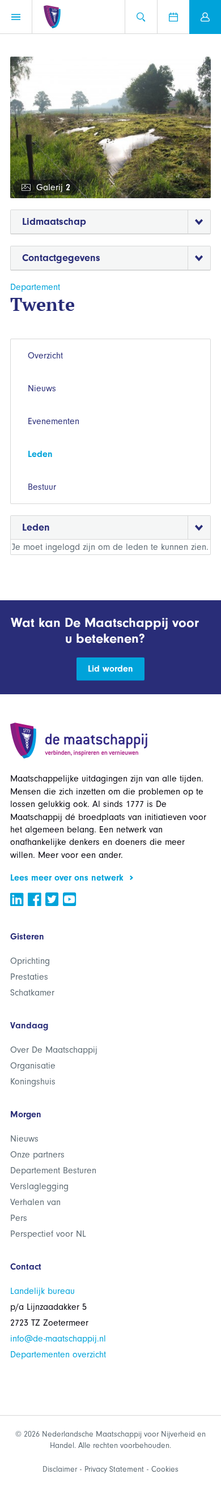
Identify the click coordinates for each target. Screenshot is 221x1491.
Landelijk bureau (42, 1291)
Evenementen (53, 421)
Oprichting (30, 961)
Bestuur (42, 487)
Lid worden (110, 669)
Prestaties (29, 977)
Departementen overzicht (58, 1354)
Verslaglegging (39, 1186)
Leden (40, 454)
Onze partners (37, 1155)
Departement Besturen (53, 1170)
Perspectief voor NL (48, 1234)
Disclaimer (59, 1469)
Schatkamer (32, 993)
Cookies (164, 1469)
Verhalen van (35, 1202)
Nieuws (42, 388)
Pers (18, 1218)
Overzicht (45, 356)
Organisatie (33, 1066)
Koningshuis (33, 1081)
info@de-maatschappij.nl (58, 1339)
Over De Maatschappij (53, 1050)
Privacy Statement (114, 1469)
